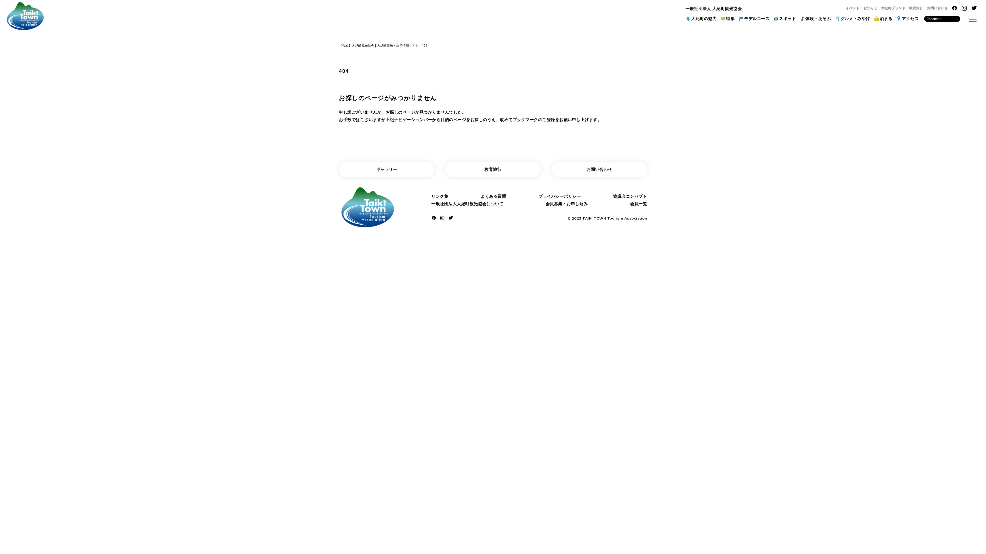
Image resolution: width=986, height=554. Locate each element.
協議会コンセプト (630, 196)
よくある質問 (493, 196)
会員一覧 (638, 204)
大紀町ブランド (893, 8)
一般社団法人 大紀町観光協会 (714, 8)
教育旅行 (916, 8)
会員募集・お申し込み (567, 204)
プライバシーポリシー (559, 196)
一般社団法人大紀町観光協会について (467, 204)
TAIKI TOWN (594, 218)
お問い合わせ (937, 8)
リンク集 (439, 196)
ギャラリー (386, 169)
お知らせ (870, 8)
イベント (853, 8)
